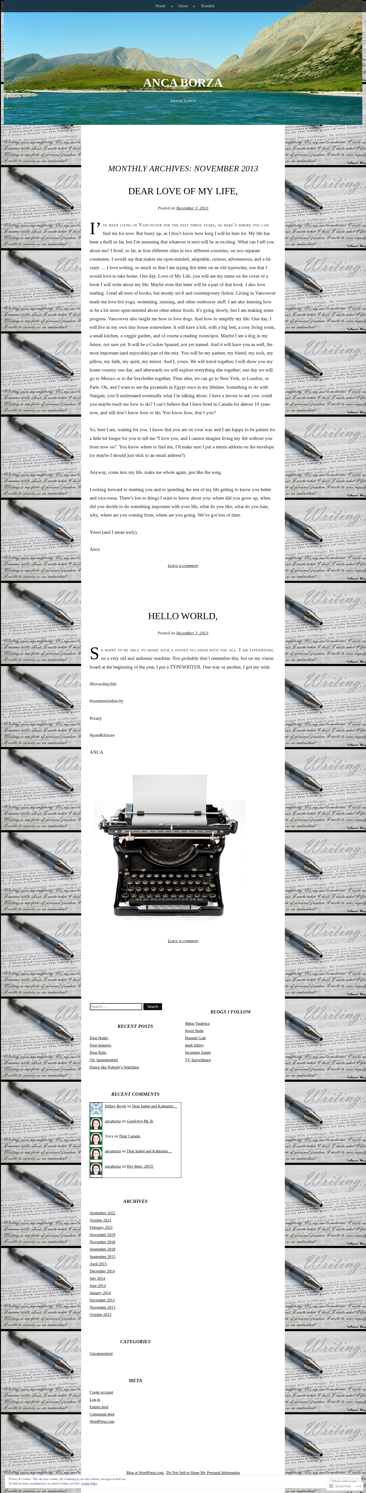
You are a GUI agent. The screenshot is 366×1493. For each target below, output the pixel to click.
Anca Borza (183, 82)
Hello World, (183, 616)
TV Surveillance (198, 1060)
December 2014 (102, 1271)
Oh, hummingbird (104, 1060)
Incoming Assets (198, 1052)
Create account (101, 1392)
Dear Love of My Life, (183, 191)
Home (160, 6)
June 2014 (98, 1286)
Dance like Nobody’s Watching (114, 1067)
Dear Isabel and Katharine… (154, 1106)
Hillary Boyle (115, 1106)
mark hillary (194, 1045)
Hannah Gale (195, 1038)
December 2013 (102, 1300)
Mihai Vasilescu (197, 1023)
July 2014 (97, 1278)
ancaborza (113, 1121)
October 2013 (100, 1314)
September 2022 (102, 1213)
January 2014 (100, 1293)
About (183, 6)
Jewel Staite (194, 1031)
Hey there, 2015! (140, 1166)
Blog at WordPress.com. (145, 1473)
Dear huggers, (101, 1045)
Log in (95, 1399)
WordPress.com (102, 1421)
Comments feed (102, 1414)
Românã (207, 6)
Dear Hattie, (99, 1038)
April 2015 (98, 1264)
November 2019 (102, 1235)
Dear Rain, (98, 1052)
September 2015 (102, 1257)
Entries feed (99, 1407)
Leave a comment (183, 565)
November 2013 (102, 1307)
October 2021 (100, 1220)
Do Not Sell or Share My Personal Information (203, 1473)
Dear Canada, (130, 1136)
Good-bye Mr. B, (140, 1121)
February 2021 (101, 1227)
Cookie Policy (89, 1483)
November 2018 (102, 1242)
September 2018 (102, 1249)
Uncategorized (101, 1353)
